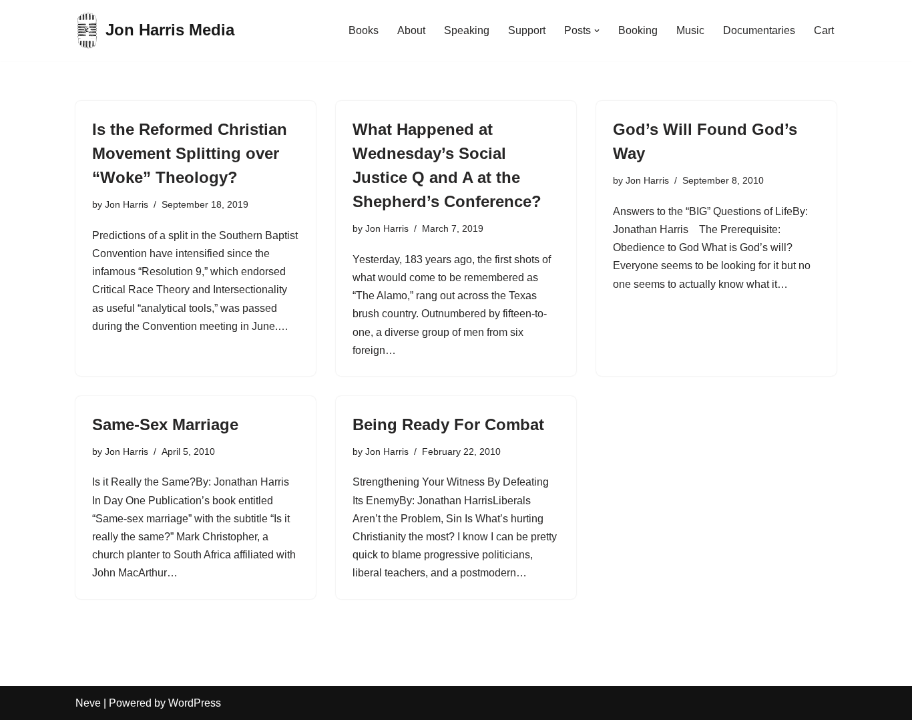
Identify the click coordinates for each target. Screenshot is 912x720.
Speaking (466, 30)
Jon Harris (126, 204)
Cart (824, 30)
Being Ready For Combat (448, 424)
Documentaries (759, 30)
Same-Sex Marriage (165, 424)
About (411, 30)
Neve (88, 703)
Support (526, 30)
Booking (638, 30)
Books (364, 30)
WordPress (194, 703)
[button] (597, 30)
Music (690, 30)
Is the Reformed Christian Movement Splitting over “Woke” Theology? (189, 153)
